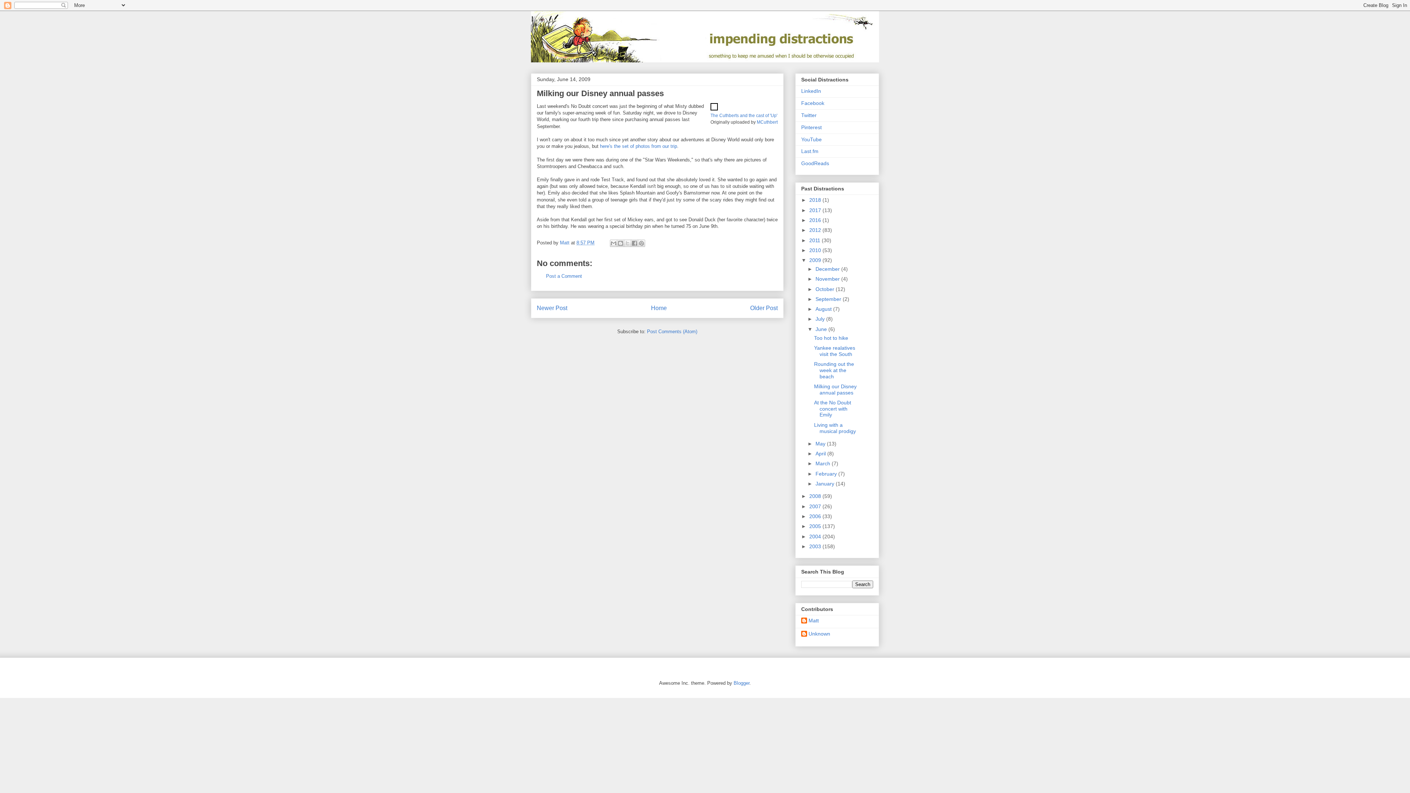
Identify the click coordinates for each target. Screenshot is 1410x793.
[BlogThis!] (620, 243)
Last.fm (809, 151)
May (821, 444)
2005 (815, 526)
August (824, 309)
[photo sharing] (714, 109)
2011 (815, 240)
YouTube (811, 139)
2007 (815, 506)
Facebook (812, 103)
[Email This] (613, 243)
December (828, 269)
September (829, 299)
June (822, 329)
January (826, 484)
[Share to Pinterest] (641, 243)
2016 (815, 220)
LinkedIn (811, 91)
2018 (815, 200)
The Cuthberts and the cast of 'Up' (744, 115)
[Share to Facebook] (634, 243)
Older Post (764, 308)
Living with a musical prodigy (835, 428)
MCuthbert (767, 122)
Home (659, 308)
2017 (815, 210)
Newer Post (552, 308)
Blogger (741, 683)
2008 (815, 496)
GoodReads (815, 163)
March (824, 463)
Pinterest (811, 127)
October (826, 289)
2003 (815, 546)
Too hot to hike (831, 338)
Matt (814, 620)
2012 (815, 230)
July (821, 319)
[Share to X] (627, 243)
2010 (815, 250)
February (827, 474)
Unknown (819, 634)
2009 (815, 260)
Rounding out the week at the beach (834, 370)
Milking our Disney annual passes (835, 389)
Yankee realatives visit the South (834, 351)
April (821, 453)
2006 (815, 516)
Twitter (809, 115)
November (828, 279)
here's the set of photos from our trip (638, 146)
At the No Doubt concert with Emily (832, 409)
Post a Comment (564, 276)
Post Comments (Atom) (672, 331)
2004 (815, 536)
